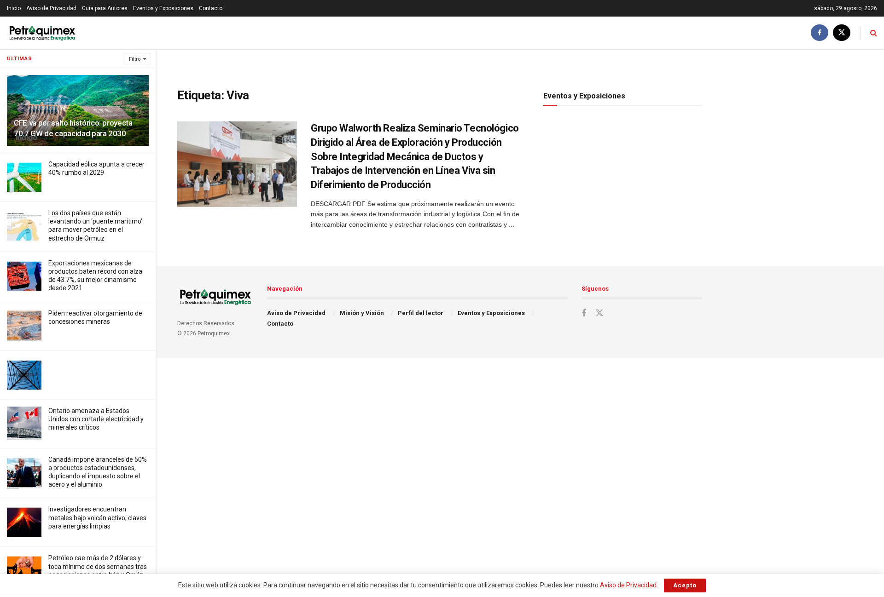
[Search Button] (873, 33)
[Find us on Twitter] (841, 33)
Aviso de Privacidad (51, 8)
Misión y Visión (362, 313)
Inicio (14, 8)
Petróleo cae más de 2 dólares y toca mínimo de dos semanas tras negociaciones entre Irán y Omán (97, 566)
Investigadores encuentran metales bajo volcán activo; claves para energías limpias (97, 517)
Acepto (685, 585)
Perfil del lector (420, 313)
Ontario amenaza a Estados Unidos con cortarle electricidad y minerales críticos (96, 419)
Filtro (135, 59)
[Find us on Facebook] (819, 33)
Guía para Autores (105, 8)
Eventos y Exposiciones (163, 8)
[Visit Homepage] (42, 33)
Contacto (210, 8)
